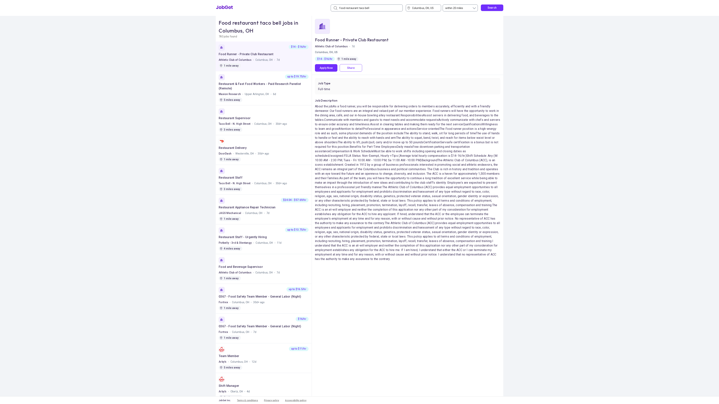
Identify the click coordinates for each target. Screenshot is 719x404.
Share (351, 67)
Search (492, 7)
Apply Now (326, 67)
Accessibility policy (295, 400)
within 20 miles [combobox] (454, 8)
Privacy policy (271, 400)
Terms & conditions (247, 400)
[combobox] (425, 8)
